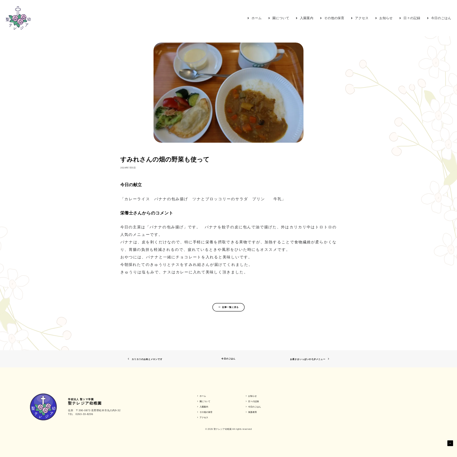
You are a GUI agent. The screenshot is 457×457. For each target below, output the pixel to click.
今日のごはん (228, 358)
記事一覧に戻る (230, 307)
